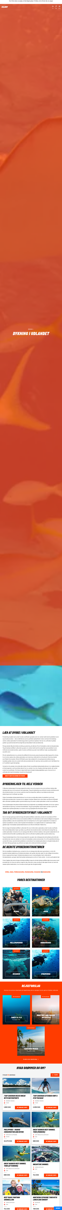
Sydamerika (46, 872)
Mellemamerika (19, 872)
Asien (11, 872)
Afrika (7, 872)
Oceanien (37, 872)
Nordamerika (29, 872)
